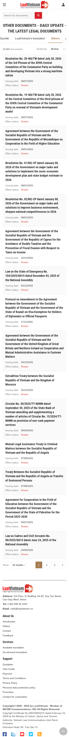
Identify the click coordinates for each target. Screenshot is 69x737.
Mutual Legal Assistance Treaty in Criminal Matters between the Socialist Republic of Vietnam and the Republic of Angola (31, 448)
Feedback (8, 635)
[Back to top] (63, 731)
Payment (7, 673)
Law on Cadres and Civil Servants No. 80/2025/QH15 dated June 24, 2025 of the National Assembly (30, 540)
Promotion (8, 692)
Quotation (8, 664)
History (6, 626)
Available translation (13, 647)
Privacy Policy (10, 683)
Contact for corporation (15, 696)
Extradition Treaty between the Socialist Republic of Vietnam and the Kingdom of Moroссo (29, 380)
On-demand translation (15, 652)
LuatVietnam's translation (30, 38)
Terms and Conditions (14, 678)
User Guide (9, 669)
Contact (7, 630)
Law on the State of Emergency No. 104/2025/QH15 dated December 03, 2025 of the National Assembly (32, 276)
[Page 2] (62, 565)
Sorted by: (42, 49)
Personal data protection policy (19, 687)
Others (55, 38)
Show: (6, 565)
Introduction (9, 621)
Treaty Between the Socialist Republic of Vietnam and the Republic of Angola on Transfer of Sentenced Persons (34, 476)
